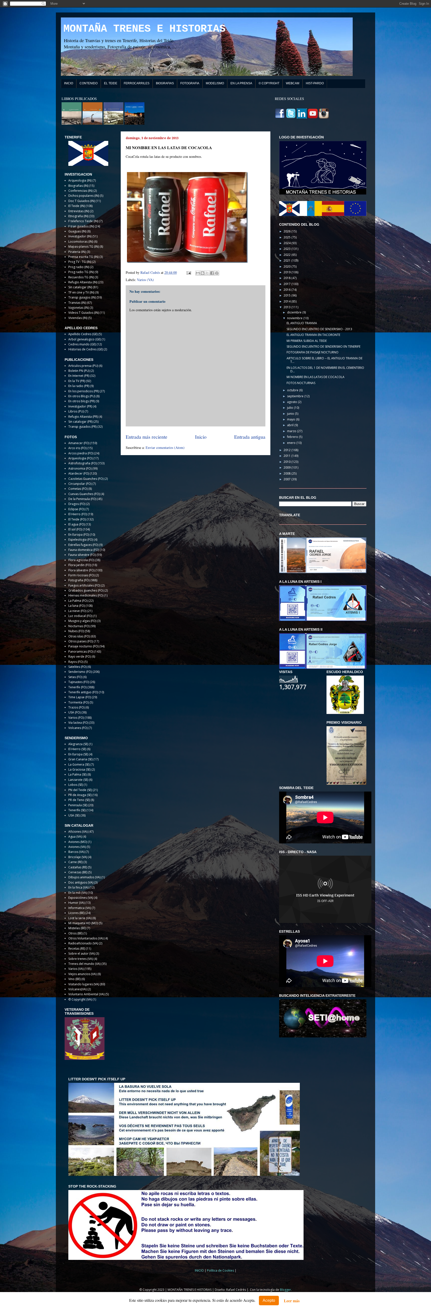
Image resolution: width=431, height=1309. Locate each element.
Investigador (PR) (80, 406)
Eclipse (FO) (76, 509)
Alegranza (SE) (78, 744)
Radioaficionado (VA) (83, 943)
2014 (287, 301)
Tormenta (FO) (78, 702)
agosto (292, 402)
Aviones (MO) (77, 842)
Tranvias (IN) (77, 303)
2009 (287, 467)
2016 (287, 290)
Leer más (292, 1301)
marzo (292, 431)
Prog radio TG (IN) (81, 272)
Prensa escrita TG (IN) (83, 257)
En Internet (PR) (78, 376)
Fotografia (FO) (79, 580)
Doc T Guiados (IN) (81, 201)
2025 (287, 237)
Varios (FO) (76, 717)
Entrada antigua (249, 436)
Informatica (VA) (79, 908)
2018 (287, 278)
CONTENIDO (89, 83)
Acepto (269, 1300)
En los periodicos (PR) (83, 391)
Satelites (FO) (77, 667)
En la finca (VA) (78, 887)
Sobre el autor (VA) (81, 953)
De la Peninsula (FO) (82, 499)
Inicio (201, 436)
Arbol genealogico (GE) (84, 339)
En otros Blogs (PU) (81, 396)
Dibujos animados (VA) (84, 877)
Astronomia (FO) (80, 468)
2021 (287, 260)
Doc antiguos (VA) (80, 882)
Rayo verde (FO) (79, 656)
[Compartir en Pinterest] (216, 273)
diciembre (294, 312)
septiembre (295, 396)
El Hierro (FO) (77, 514)
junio (291, 413)
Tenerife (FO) (77, 687)
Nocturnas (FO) (79, 626)
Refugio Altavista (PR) (83, 416)
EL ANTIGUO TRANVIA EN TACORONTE (313, 335)
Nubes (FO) (76, 631)
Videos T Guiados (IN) (83, 312)
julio (290, 407)
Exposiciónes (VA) (80, 898)
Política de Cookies (221, 1270)
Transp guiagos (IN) (82, 297)
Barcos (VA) (76, 852)
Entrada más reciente (146, 436)
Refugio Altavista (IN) (82, 282)
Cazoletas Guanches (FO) (86, 479)
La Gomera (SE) (79, 764)
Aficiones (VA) (78, 831)
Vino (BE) (74, 979)
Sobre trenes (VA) (80, 959)
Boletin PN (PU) (79, 371)
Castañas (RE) (77, 867)
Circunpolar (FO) (80, 484)
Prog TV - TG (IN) (79, 262)
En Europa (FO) (78, 534)
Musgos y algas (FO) (82, 621)
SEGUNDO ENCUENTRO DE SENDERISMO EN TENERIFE (323, 346)
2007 (287, 479)
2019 (287, 272)
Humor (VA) (76, 903)
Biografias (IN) (78, 186)
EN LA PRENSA (241, 83)
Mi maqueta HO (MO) (83, 923)
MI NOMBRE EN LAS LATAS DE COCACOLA (315, 377)
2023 (287, 249)
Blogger (285, 1290)
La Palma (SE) (77, 774)
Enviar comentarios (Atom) (165, 447)
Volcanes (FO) (78, 728)
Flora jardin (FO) (79, 565)
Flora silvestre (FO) (81, 570)
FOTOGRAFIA (189, 83)
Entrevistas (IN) (78, 211)
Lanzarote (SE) (78, 780)
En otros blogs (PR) (81, 401)
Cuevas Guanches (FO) (84, 494)
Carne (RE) (75, 862)
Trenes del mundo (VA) (84, 964)
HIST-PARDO (315, 83)
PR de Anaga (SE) (80, 795)
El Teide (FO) (77, 519)
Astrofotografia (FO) (82, 463)
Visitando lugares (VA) (83, 984)
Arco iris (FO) (77, 448)
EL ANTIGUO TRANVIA (302, 323)
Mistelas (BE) (77, 928)
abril (290, 425)
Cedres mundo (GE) (82, 344)
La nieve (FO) (77, 611)
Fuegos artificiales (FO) (84, 585)
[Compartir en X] (207, 273)
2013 (287, 307)
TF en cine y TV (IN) (81, 292)
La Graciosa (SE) (79, 769)
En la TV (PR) (76, 381)
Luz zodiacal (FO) (80, 616)
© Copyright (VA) (80, 999)
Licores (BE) (76, 913)
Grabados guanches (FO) (86, 590)
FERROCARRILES (136, 83)
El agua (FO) (76, 524)
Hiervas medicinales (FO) (85, 595)
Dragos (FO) (76, 504)
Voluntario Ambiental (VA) (86, 994)
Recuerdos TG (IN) (81, 277)
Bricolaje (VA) (77, 857)
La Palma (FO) (78, 601)
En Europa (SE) (78, 754)
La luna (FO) (76, 606)
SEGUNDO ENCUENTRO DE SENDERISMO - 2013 (319, 329)
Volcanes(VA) (77, 989)
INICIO (68, 83)
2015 (287, 295)
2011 (287, 456)
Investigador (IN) (80, 236)
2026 (287, 231)
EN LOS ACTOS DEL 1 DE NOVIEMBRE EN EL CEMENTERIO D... (325, 369)
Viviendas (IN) (77, 318)
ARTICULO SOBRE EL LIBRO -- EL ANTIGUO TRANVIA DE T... (324, 360)
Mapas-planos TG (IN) (83, 246)
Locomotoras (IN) (80, 241)
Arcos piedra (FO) (80, 453)
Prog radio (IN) (78, 267)
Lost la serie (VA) (80, 918)
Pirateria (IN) (77, 252)
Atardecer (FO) (78, 473)
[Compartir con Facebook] (212, 273)
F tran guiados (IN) (81, 226)
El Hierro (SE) (77, 749)
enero (291, 443)
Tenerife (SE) (77, 810)
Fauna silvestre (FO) (82, 555)
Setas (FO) (75, 677)
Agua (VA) (75, 836)
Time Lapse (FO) (79, 697)
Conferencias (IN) (80, 191)
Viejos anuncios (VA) (82, 974)
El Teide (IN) (76, 206)
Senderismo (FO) (80, 672)
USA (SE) (74, 815)
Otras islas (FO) (79, 636)
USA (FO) (74, 712)
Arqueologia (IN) (80, 180)
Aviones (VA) (77, 847)
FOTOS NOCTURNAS (301, 383)
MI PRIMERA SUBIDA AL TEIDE (307, 341)
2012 (287, 450)
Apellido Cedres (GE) (83, 334)
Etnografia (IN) (78, 216)
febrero (293, 437)
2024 (287, 243)
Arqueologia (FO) (80, 458)
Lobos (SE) (75, 785)
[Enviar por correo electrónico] (197, 273)
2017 (287, 284)
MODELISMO (215, 83)
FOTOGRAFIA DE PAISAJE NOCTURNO (312, 352)
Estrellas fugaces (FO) (83, 545)
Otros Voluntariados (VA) (86, 938)
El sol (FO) (75, 529)
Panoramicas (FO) (80, 651)
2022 (287, 255)
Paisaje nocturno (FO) (83, 646)
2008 (287, 473)
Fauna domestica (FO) (83, 550)
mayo (291, 419)
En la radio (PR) (78, 386)
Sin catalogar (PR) (80, 421)
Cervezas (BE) (77, 872)
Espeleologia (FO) (80, 539)
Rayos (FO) (75, 662)
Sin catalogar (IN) (80, 287)
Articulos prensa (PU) (83, 366)
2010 (287, 462)
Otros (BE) (75, 933)
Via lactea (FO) (78, 722)
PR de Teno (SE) (79, 800)
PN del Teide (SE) (80, 790)
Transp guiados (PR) (82, 426)
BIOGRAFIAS (165, 83)
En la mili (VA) (77, 893)
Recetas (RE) (76, 948)
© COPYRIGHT (269, 83)
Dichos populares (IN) (83, 196)
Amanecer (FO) (78, 443)
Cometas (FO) (78, 489)
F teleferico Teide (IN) (83, 221)
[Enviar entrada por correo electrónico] (188, 272)
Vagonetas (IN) (78, 307)
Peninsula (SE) (77, 805)
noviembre (295, 318)
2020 (287, 266)
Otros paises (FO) (80, 641)
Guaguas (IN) (77, 231)
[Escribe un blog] (202, 273)
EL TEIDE (110, 83)
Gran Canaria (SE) (80, 759)
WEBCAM (292, 83)
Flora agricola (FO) (81, 560)
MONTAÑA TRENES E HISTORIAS (144, 29)
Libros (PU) (76, 411)
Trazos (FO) (76, 707)
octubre (293, 390)
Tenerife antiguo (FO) (83, 692)
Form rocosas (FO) (81, 575)
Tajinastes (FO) (78, 682)
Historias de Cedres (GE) (85, 349)
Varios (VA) (145, 279)
